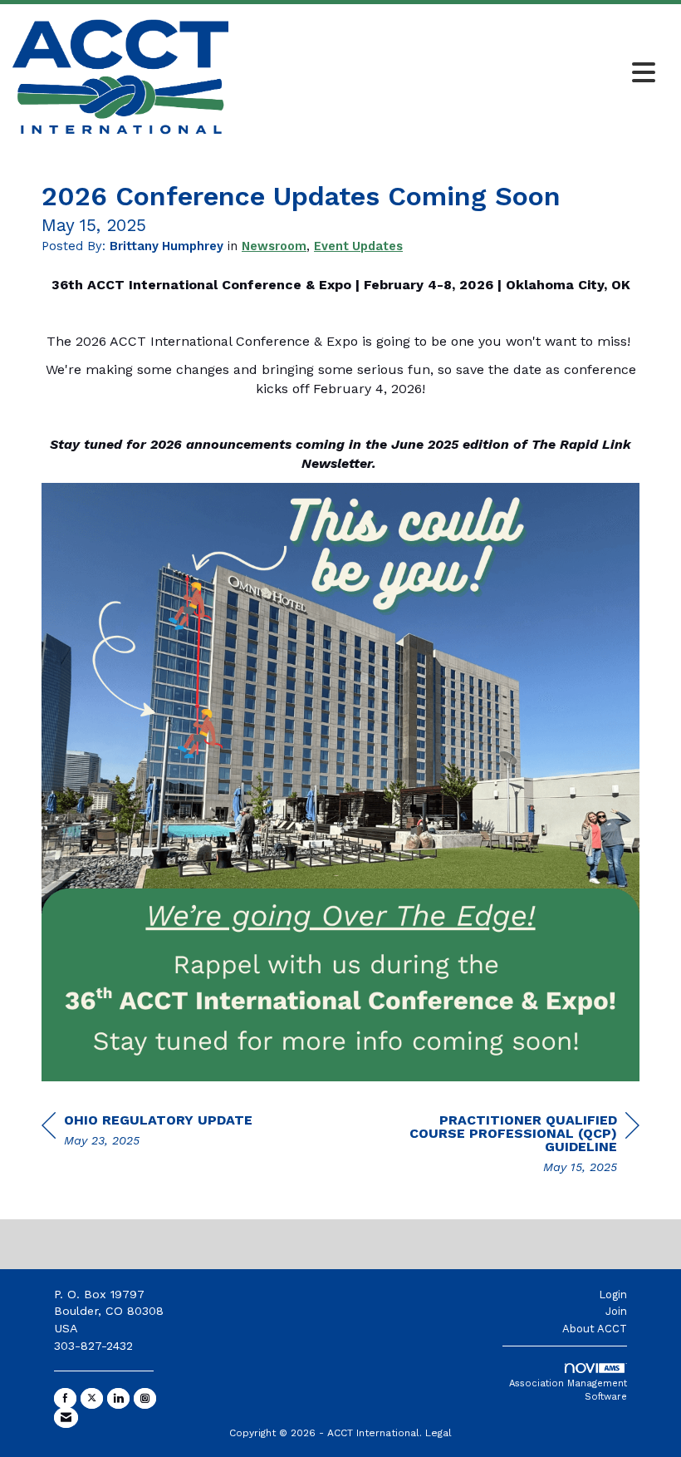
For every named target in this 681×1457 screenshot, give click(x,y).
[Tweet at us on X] (92, 1398)
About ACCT (594, 1328)
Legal (438, 1433)
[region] (514, 1145)
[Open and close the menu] (446, 74)
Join (616, 1311)
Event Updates (358, 246)
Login (613, 1294)
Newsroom (274, 246)
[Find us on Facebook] (65, 1398)
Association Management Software (568, 1390)
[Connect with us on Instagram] (145, 1398)
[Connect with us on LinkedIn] (118, 1398)
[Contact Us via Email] (66, 1417)
